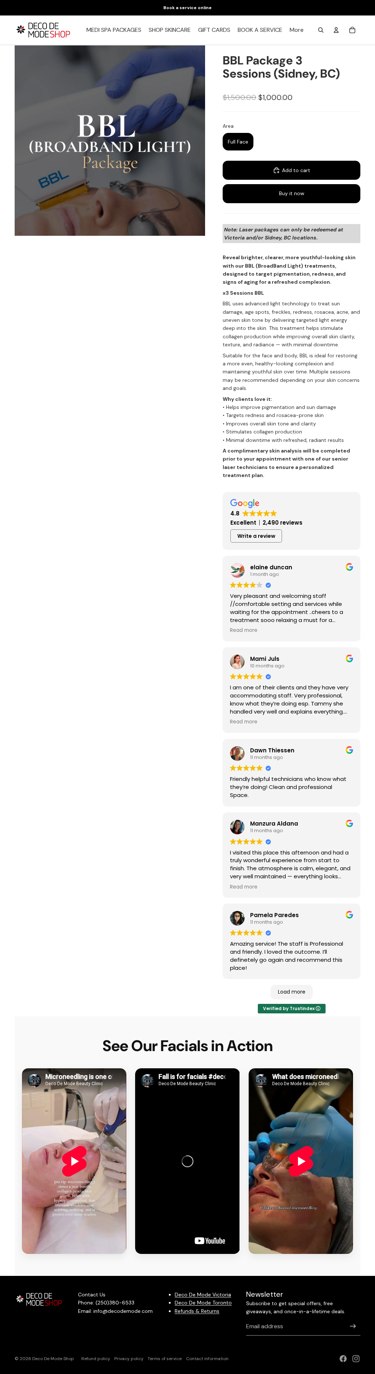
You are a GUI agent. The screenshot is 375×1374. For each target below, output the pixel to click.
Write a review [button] (256, 536)
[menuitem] (296, 30)
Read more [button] (243, 630)
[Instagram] (356, 1358)
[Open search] (321, 30)
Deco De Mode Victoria (203, 1294)
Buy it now (291, 193)
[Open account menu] (336, 30)
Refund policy (95, 1359)
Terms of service (165, 1359)
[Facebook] (343, 1358)
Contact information (207, 1359)
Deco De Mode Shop (53, 1359)
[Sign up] (353, 1326)
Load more (291, 991)
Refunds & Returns (197, 1311)
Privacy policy (129, 1359)
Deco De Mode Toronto (203, 1302)
